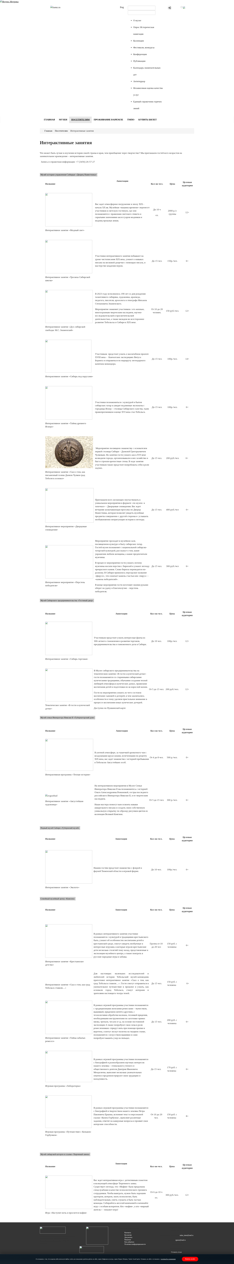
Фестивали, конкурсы (143, 47)
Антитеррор (139, 81)
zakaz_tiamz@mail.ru (186, 1235)
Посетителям (80, 119)
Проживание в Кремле (108, 119)
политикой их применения (168, 1259)
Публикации (139, 61)
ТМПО (130, 119)
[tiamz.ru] (55, 7)
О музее (137, 20)
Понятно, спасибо (190, 1259)
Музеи (63, 119)
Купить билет (147, 119)
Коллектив (128, 1235)
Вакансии (127, 1240)
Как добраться (129, 1242)
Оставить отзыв (176, 1252)
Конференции (140, 54)
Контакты (127, 1233)
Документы (128, 1237)
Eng (122, 7)
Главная (49, 119)
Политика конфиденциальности (135, 1244)
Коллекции (138, 40)
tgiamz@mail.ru (181, 1240)
